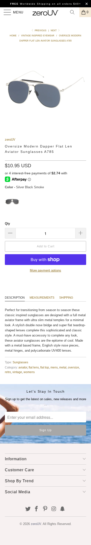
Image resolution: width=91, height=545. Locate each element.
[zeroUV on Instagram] (54, 509)
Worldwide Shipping (30, 3)
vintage (17, 372)
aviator (22, 367)
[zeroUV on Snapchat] (62, 509)
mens (54, 367)
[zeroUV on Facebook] (36, 509)
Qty (7, 223)
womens (29, 372)
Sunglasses (20, 362)
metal (62, 367)
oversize (73, 367)
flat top (44, 367)
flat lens (34, 367)
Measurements (42, 297)
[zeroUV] (45, 12)
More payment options (45, 270)
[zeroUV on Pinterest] (45, 509)
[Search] (74, 12)
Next (54, 30)
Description (15, 297)
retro (8, 372)
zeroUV (10, 139)
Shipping (66, 297)
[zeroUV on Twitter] (28, 509)
